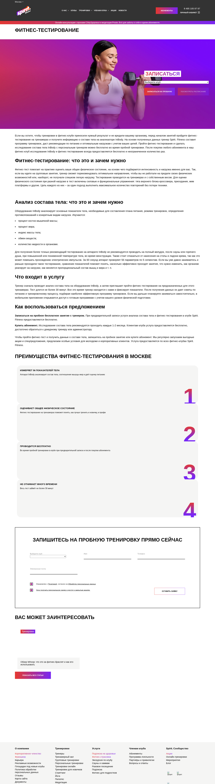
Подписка (97, 769)
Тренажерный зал (64, 757)
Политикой (52, 584)
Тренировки (84, 10)
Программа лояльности (141, 757)
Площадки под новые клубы (30, 766)
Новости (123, 10)
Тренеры (59, 753)
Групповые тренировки (67, 760)
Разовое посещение (102, 766)
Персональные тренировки (69, 763)
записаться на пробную (159, 92)
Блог (168, 763)
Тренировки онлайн (65, 766)
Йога (57, 776)
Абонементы (167, 11)
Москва (18, 2)
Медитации (61, 782)
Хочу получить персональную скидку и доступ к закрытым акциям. (63, 590)
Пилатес (59, 779)
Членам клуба (100, 10)
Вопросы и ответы (138, 763)
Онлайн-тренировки (176, 757)
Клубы (74, 10)
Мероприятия (173, 760)
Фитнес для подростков (104, 773)
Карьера (19, 760)
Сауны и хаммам (100, 763)
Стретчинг (60, 773)
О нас (64, 10)
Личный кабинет (188, 13)
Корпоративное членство (28, 753)
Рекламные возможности (28, 763)
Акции (113, 10)
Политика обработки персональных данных (26, 771)
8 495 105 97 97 (192, 8)
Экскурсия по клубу (102, 760)
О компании (22, 748)
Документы (20, 782)
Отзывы (19, 775)
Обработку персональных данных (82, 584)
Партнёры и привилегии (141, 760)
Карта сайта (21, 778)
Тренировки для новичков (68, 769)
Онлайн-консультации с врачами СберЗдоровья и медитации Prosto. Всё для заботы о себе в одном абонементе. (107, 23)
